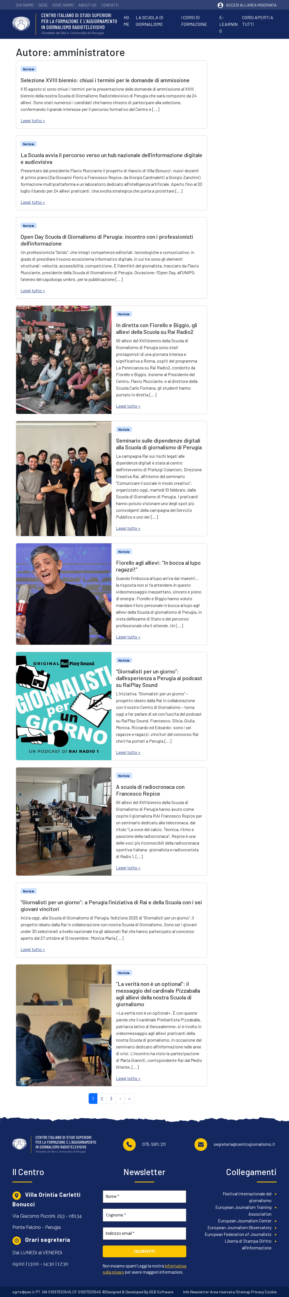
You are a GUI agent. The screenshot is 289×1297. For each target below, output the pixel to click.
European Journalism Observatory (239, 1227)
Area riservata (222, 1291)
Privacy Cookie (264, 1291)
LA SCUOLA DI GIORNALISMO (149, 21)
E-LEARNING (228, 24)
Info (186, 1291)
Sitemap (243, 1291)
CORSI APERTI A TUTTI (257, 21)
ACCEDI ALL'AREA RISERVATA (251, 5)
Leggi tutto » (33, 120)
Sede (43, 5)
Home (127, 21)
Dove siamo (63, 5)
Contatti (110, 5)
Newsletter (199, 1291)
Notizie (28, 69)
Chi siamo (25, 5)
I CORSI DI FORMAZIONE (194, 21)
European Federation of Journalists (238, 1234)
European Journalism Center (245, 1220)
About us (87, 5)
